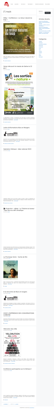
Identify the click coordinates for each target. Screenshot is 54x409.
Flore (39, 49)
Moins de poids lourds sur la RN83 (44, 30)
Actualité (5, 60)
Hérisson (40, 51)
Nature (40, 55)
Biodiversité (41, 45)
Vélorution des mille (10, 329)
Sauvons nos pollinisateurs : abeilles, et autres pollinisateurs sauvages (44, 22)
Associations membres (10, 143)
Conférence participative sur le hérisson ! (17, 369)
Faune (40, 48)
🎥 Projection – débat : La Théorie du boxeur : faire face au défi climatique (18, 209)
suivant (16, 404)
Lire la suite (5, 58)
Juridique (40, 52)
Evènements (9, 60)
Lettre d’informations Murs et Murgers (16, 127)
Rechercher (41, 11)
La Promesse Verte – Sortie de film (15, 257)
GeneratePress (32, 407)
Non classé (6, 323)
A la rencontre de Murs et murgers (15, 292)
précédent (5, 404)
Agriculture (40, 42)
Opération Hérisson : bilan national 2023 (17, 149)
